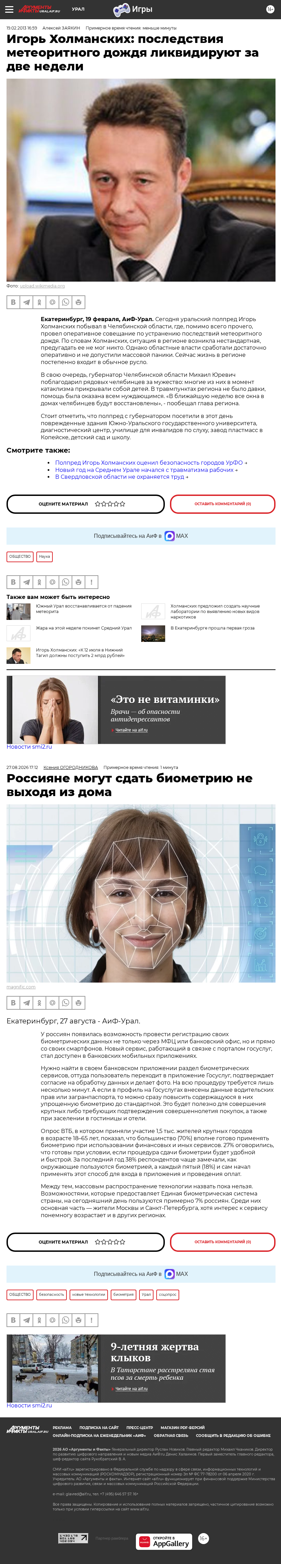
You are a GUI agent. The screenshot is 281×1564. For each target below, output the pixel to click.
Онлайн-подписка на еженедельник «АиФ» (99, 1435)
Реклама (62, 1428)
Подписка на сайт (99, 1428)
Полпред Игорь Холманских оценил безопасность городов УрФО (149, 463)
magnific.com (21, 986)
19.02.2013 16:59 (22, 28)
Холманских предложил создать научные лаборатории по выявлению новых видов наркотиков (215, 611)
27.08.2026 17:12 (22, 767)
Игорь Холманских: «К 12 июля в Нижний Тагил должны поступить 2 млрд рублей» (80, 652)
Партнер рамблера (112, 1538)
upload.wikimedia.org (42, 285)
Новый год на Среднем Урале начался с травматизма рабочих (144, 470)
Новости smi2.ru (29, 747)
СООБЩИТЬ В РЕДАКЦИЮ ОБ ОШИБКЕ (233, 1435)
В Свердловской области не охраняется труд (119, 477)
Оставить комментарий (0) (223, 504)
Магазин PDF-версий (183, 1428)
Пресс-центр (139, 1428)
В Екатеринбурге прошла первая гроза (213, 628)
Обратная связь (171, 1435)
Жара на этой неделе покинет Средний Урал (84, 628)
